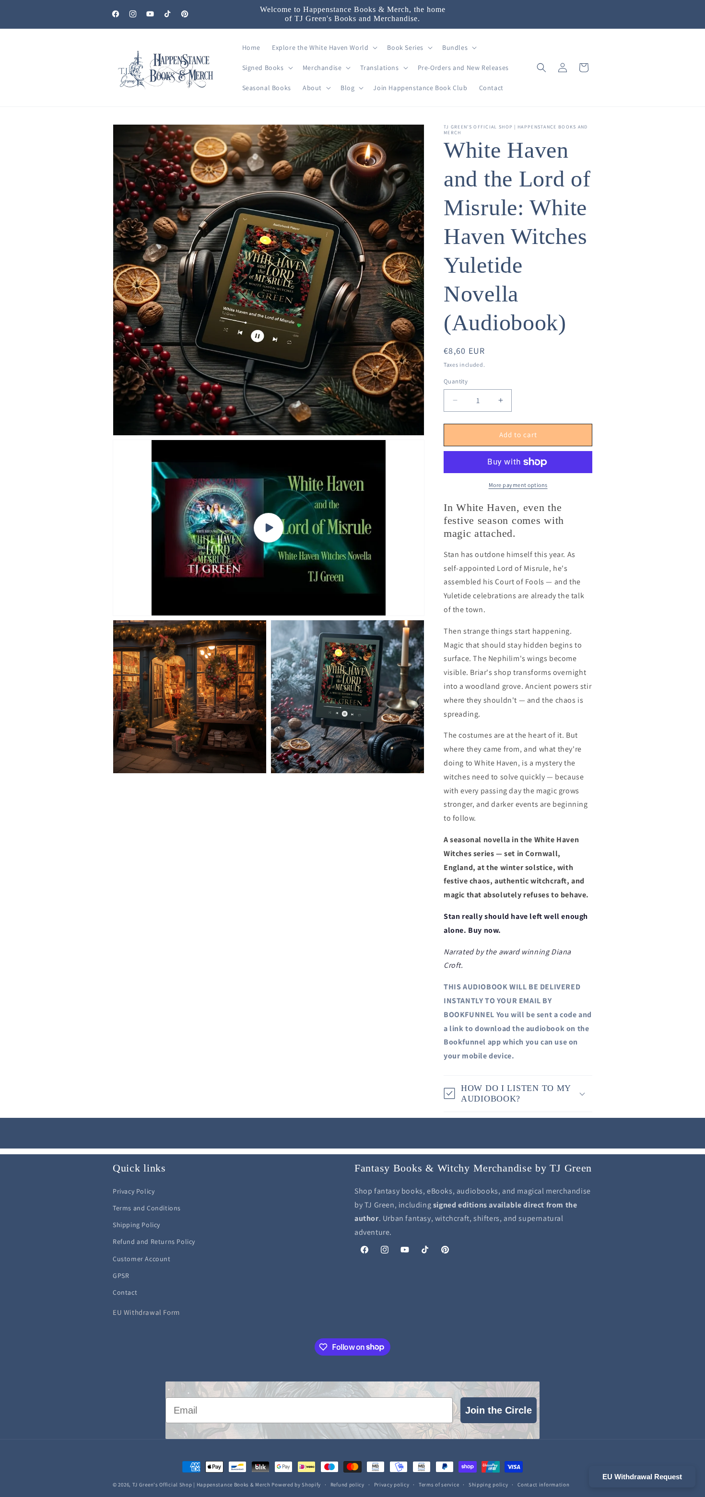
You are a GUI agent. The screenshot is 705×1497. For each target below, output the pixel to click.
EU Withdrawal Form (146, 1312)
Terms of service (439, 1484)
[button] (323, 47)
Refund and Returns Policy (154, 1242)
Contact (125, 1292)
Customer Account (142, 1258)
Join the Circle (498, 1410)
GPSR (121, 1275)
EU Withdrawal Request (642, 1477)
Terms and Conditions (147, 1208)
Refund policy (347, 1484)
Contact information (543, 1484)
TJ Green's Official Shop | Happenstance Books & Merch (201, 1484)
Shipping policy (488, 1484)
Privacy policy (392, 1484)
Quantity (456, 381)
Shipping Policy (136, 1225)
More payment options (518, 484)
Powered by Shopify (296, 1484)
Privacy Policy (133, 1191)
